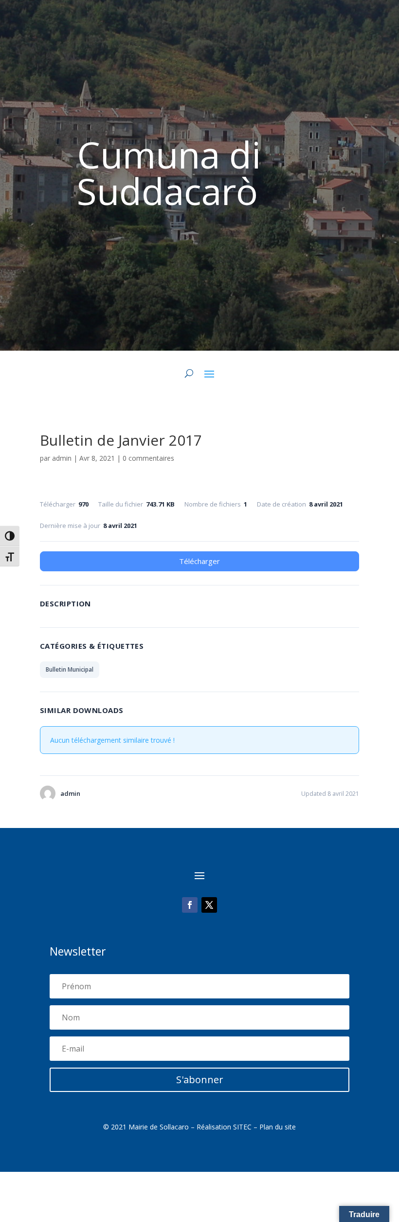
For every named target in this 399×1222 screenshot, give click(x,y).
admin (62, 458)
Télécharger (199, 561)
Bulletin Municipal (69, 669)
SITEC (242, 1126)
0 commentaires (148, 458)
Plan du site (277, 1126)
